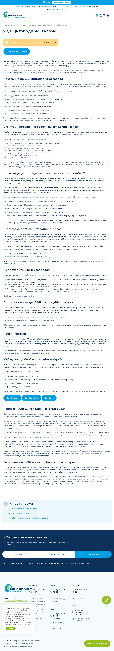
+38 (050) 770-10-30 (59, 591)
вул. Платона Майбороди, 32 (58, 623)
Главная (6, 25)
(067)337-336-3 (50, 7)
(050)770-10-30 (92, 7)
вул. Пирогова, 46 (38, 601)
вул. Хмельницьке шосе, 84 (38, 610)
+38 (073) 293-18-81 (39, 591)
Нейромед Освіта (62, 2)
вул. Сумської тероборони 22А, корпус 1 (59, 599)
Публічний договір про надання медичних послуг (21, 641)
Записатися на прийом (97, 644)
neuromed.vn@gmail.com (16, 601)
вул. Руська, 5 (79, 598)
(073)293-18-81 (29, 7)
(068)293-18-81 (71, 7)
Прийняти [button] (10, 628)
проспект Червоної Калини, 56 (82, 619)
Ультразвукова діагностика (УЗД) (33, 25)
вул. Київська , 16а (38, 618)
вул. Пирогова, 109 (39, 598)
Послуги (14, 25)
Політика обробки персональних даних (18, 644)
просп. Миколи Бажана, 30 (58, 627)
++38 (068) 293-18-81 (79, 611)
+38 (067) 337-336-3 (59, 615)
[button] (104, 15)
